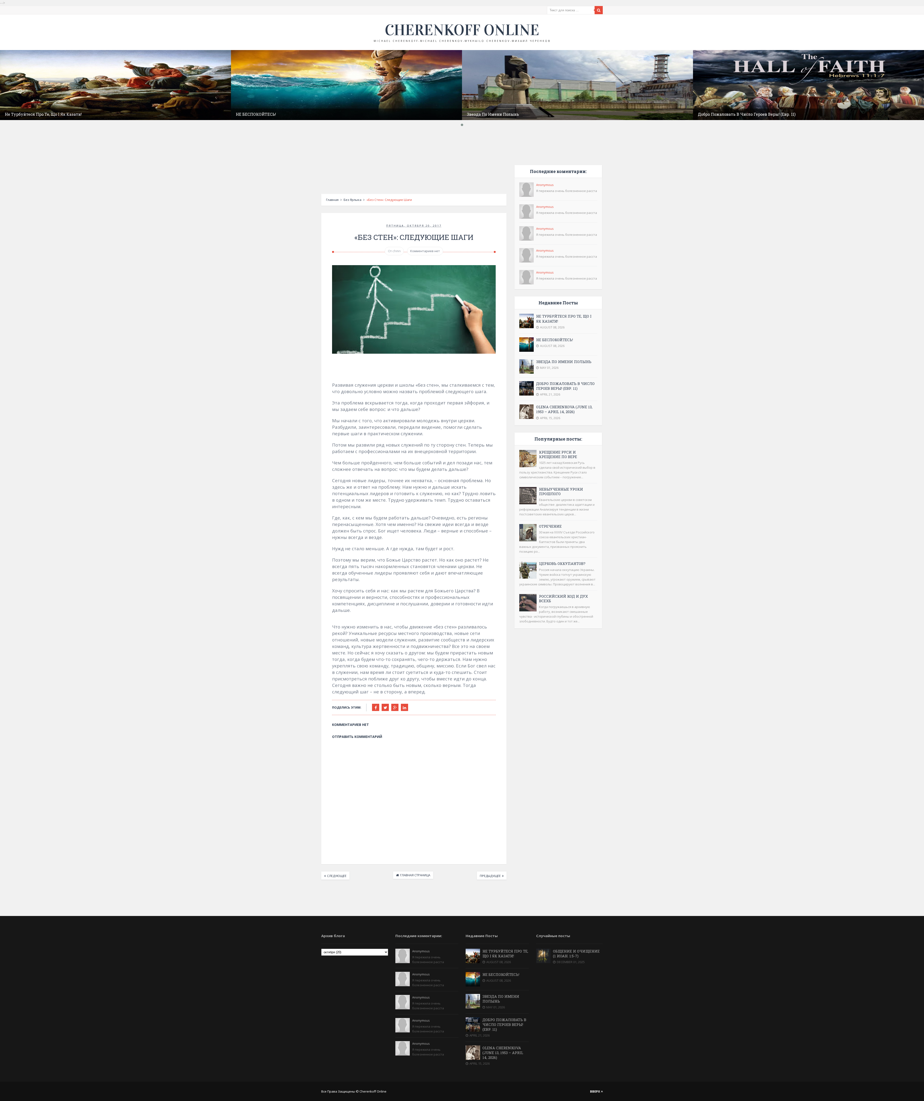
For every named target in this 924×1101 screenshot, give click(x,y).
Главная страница (415, 875)
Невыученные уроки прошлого (561, 491)
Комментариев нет (425, 251)
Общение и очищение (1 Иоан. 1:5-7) (576, 953)
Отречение (550, 526)
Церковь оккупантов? (562, 563)
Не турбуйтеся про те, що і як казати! (43, 114)
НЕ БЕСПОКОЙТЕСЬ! (256, 114)
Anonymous (545, 185)
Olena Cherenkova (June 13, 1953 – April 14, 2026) (564, 409)
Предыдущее (490, 876)
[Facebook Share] (375, 707)
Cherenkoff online (462, 30)
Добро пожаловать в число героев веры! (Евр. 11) (747, 114)
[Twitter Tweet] (385, 707)
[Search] (599, 10)
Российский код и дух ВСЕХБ (563, 598)
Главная (332, 200)
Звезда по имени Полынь (493, 114)
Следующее (336, 876)
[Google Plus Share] (394, 707)
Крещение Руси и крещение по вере (558, 454)
